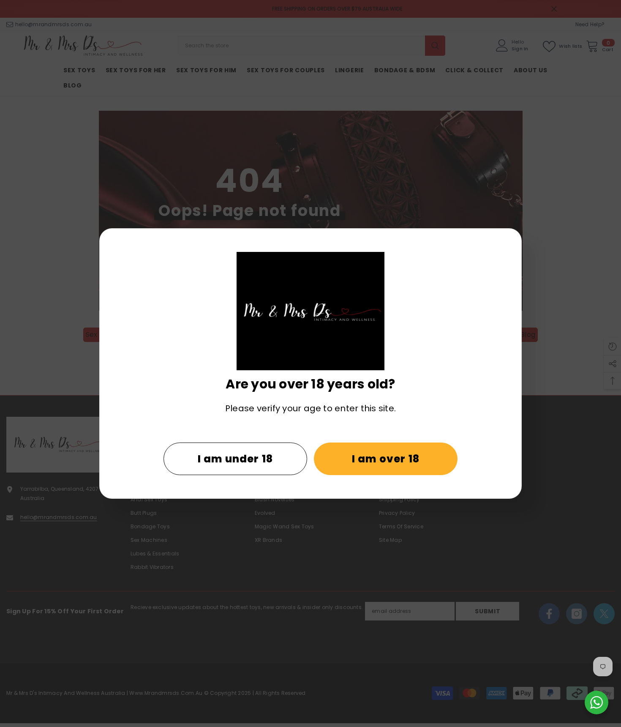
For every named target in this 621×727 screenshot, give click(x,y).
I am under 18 (235, 459)
